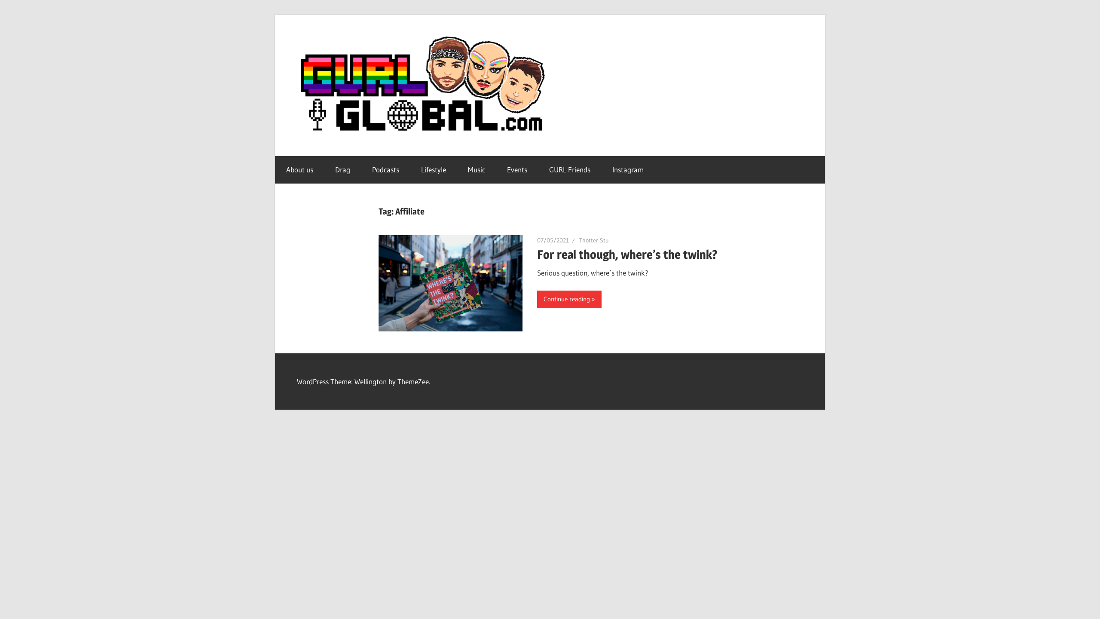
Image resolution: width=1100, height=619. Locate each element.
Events (517, 169)
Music (476, 169)
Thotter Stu (594, 240)
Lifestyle (433, 169)
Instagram (628, 169)
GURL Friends (569, 169)
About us (299, 169)
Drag (342, 169)
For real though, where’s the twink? (627, 254)
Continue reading (567, 299)
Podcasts (385, 169)
